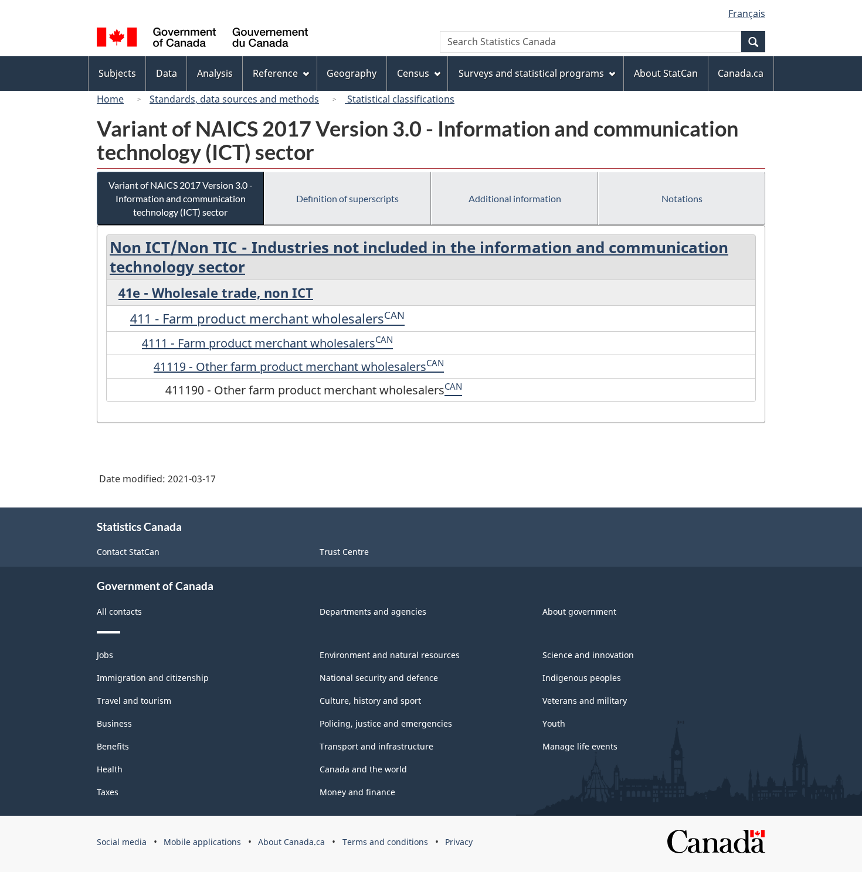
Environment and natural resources (390, 654)
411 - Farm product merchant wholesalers (257, 318)
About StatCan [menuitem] (666, 73)
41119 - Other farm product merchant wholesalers (290, 366)
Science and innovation (588, 654)
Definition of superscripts (347, 198)
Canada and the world (363, 769)
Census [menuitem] (413, 73)
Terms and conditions (385, 841)
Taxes (107, 792)
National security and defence (379, 677)
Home (110, 99)
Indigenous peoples (581, 677)
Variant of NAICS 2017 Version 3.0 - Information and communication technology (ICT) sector (180, 198)
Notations (682, 198)
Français (746, 13)
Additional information (515, 198)
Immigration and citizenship (153, 677)
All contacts (119, 611)
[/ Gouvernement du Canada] (202, 39)
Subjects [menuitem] (117, 73)
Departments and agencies (373, 611)
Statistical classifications (399, 99)
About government (579, 611)
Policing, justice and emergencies (386, 723)
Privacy (459, 841)
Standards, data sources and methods (234, 99)
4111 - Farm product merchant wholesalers (258, 343)
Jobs (105, 654)
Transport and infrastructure (376, 746)
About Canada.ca (291, 841)
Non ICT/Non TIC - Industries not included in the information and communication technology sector (419, 257)
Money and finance (357, 792)
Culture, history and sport (370, 700)
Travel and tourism (134, 700)
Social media (122, 841)
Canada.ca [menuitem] (740, 73)
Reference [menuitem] (275, 73)
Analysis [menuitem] (215, 73)
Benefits (113, 746)
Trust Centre (344, 551)
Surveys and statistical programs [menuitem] (531, 73)
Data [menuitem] (166, 73)
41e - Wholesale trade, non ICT (215, 292)
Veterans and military (584, 700)
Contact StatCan (128, 551)
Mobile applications (202, 841)
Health (110, 769)
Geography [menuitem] (351, 73)
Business (114, 723)
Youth (553, 723)
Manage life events (579, 746)
